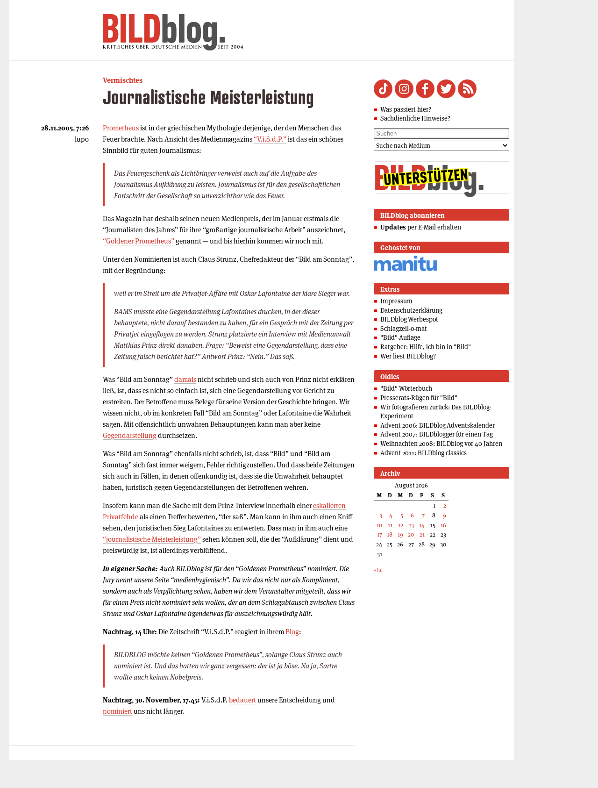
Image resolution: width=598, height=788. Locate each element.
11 (390, 525)
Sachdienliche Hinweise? (415, 118)
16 (443, 525)
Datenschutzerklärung (411, 310)
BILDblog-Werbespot (409, 319)
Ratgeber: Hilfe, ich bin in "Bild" (425, 347)
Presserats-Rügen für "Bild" (418, 398)
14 (422, 525)
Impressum (396, 301)
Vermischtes (122, 80)
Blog (292, 631)
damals (185, 379)
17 (379, 534)
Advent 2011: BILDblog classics (423, 453)
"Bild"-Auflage (400, 337)
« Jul (378, 570)
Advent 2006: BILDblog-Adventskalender (437, 425)
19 (400, 534)
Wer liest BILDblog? (408, 356)
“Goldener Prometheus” (138, 240)
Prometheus (121, 127)
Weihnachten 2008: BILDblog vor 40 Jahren (441, 443)
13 (411, 525)
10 (379, 525)
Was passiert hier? (405, 109)
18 (389, 534)
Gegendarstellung (130, 435)
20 (411, 534)
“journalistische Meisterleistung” (152, 539)
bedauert (242, 699)
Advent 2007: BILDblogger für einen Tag (436, 434)
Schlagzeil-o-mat (403, 328)
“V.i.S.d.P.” (270, 139)
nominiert (117, 711)
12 (400, 525)
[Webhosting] (405, 269)
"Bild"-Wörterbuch (406, 388)
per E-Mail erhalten (420, 227)
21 (422, 534)
